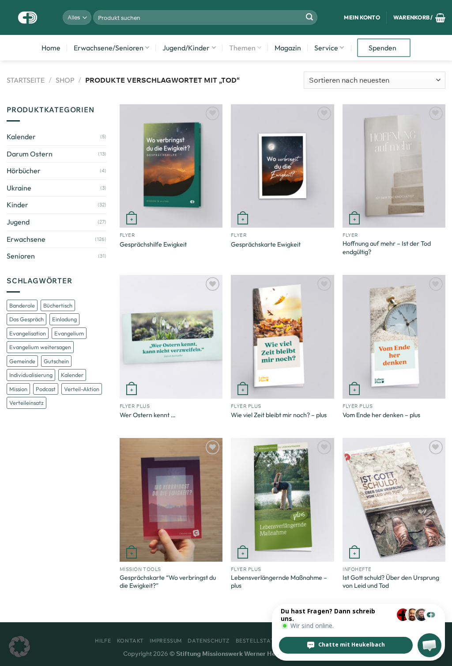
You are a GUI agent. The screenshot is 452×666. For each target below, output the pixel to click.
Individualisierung (31, 374)
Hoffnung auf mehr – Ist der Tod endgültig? (387, 248)
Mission (18, 388)
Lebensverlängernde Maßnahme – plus (279, 582)
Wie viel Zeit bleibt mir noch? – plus (279, 415)
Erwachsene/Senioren (108, 47)
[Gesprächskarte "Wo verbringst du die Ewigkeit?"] (171, 499)
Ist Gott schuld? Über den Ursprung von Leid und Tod (391, 582)
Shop (65, 80)
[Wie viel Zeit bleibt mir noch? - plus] (282, 336)
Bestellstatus (259, 640)
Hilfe (103, 640)
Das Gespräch (26, 319)
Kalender (21, 136)
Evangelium (69, 333)
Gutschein (56, 361)
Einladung (64, 319)
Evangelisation (27, 333)
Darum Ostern (30, 153)
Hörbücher (24, 170)
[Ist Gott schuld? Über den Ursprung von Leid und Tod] (394, 499)
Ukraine (19, 187)
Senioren (21, 255)
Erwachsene (26, 239)
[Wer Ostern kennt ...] (171, 336)
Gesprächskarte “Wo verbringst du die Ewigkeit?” (168, 582)
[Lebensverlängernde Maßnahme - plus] (282, 499)
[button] (19, 646)
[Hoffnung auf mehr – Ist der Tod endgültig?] (394, 166)
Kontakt (130, 640)
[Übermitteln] (309, 17)
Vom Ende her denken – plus (381, 415)
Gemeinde (22, 361)
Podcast (46, 388)
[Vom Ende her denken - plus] (394, 336)
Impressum (166, 640)
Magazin (288, 47)
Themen (242, 47)
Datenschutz (209, 640)
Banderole (22, 305)
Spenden (382, 47)
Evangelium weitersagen (40, 346)
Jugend (18, 221)
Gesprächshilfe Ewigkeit (153, 244)
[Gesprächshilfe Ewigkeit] (171, 166)
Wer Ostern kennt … (148, 415)
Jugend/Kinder (186, 47)
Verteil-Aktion (81, 388)
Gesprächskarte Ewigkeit (266, 244)
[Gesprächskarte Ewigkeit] (282, 166)
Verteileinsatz (26, 402)
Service (326, 47)
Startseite (26, 80)
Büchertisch (57, 305)
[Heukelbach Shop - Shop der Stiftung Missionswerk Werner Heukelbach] (28, 17)
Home (50, 47)
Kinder (17, 204)
